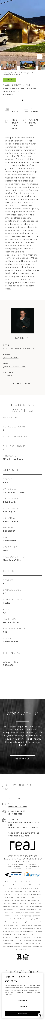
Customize (22, 1007)
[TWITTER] (25, 972)
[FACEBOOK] (8, 972)
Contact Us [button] (22, 759)
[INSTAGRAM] (14, 972)
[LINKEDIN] (19, 972)
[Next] (40, 29)
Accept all (22, 1013)
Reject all (22, 1000)
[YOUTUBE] (31, 972)
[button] (22, 320)
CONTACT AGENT (22, 383)
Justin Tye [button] (22, 338)
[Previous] (5, 29)
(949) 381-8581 (10, 357)
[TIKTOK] (37, 972)
